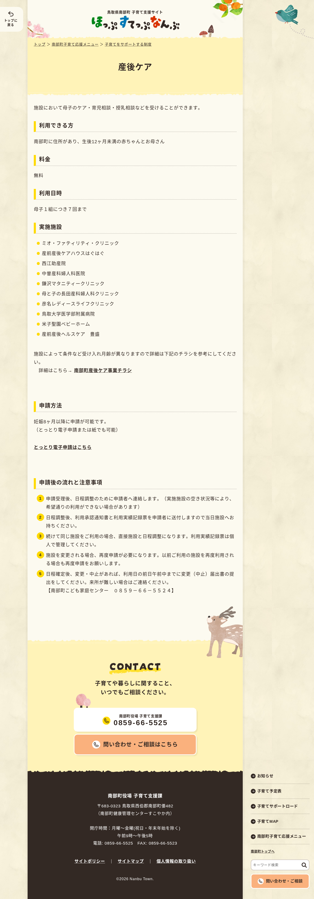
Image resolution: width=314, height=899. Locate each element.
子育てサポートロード (277, 806)
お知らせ (265, 776)
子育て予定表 (269, 791)
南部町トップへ (262, 851)
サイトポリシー (89, 861)
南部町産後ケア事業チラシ (103, 370)
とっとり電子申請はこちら (63, 447)
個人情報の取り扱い (176, 861)
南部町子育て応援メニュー (281, 836)
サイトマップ (131, 861)
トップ (40, 44)
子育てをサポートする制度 (128, 44)
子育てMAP (268, 821)
